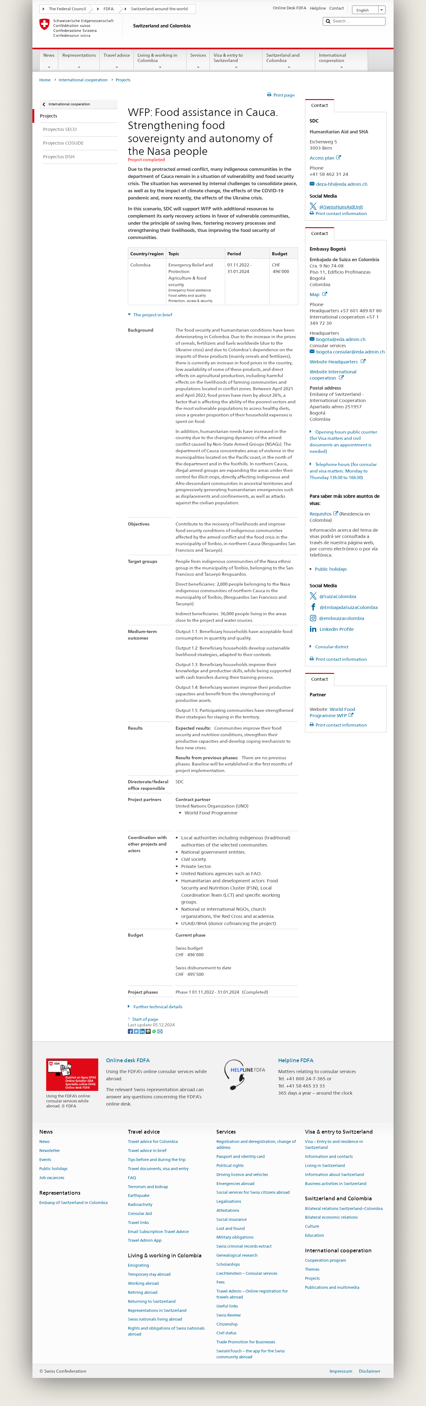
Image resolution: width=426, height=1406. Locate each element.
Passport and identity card (240, 1156)
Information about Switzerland (334, 1174)
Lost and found (230, 1228)
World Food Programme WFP (332, 712)
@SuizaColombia (337, 596)
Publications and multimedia (332, 1287)
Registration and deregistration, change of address (256, 1145)
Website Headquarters (334, 362)
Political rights (230, 1165)
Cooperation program (325, 1260)
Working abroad (143, 1283)
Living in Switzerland (325, 1165)
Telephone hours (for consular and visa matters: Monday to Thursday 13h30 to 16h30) (343, 471)
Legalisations (228, 1201)
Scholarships (228, 1264)
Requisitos (321, 514)
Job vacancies (51, 1177)
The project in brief (152, 314)
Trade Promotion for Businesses (245, 1342)
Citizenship (227, 1324)
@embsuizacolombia (341, 618)
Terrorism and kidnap (148, 1186)
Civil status (226, 1333)
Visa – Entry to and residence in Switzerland (334, 1145)
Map (315, 294)
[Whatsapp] (154, 1030)
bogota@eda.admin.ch (340, 339)
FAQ (132, 1177)
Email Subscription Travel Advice (158, 1231)
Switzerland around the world (159, 9)
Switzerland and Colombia (283, 58)
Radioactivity (140, 1204)
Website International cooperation (333, 375)
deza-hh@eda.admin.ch (341, 184)
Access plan (322, 158)
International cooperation (332, 58)
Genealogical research (237, 1255)
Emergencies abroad (235, 1183)
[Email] (159, 1030)
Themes (312, 1269)
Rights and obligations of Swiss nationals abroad (166, 1331)
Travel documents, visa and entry (158, 1168)
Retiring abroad (142, 1292)
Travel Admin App (145, 1240)
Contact (316, 105)
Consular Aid (140, 1213)
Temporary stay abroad (149, 1274)
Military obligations (235, 1237)
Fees (220, 1282)
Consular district (331, 646)
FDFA (109, 9)
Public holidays (331, 569)
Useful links (227, 1306)
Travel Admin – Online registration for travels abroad (252, 1294)
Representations (79, 55)
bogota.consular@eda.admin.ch (350, 352)
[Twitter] (137, 1030)
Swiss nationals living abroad (155, 1319)
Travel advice (117, 55)
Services (198, 55)
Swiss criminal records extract (244, 1246)
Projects (312, 1278)
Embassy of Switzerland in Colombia (73, 1202)
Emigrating (138, 1265)
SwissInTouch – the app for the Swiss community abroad (250, 1354)
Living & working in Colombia (157, 58)
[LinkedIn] (143, 1030)
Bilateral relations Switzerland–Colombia (344, 1208)
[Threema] (149, 1030)
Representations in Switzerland (157, 1310)
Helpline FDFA (295, 1060)
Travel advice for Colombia (153, 1142)
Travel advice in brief (147, 1151)
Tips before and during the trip (157, 1159)
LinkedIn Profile (337, 629)
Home (45, 80)
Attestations (227, 1210)
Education (314, 1235)
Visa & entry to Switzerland (228, 58)
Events (45, 1159)
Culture (312, 1226)
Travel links (138, 1222)
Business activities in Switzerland (335, 1183)
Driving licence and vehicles (242, 1174)
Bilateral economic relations (331, 1217)
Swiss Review (228, 1315)
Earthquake (138, 1195)
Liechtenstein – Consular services (246, 1273)
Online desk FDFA (128, 1060)
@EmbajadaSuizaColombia (349, 607)
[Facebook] (131, 1030)
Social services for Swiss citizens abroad (253, 1192)
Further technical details (157, 1006)
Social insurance (231, 1219)
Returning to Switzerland (152, 1301)
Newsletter (49, 1151)
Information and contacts (329, 1156)
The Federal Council (67, 9)
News (49, 55)
